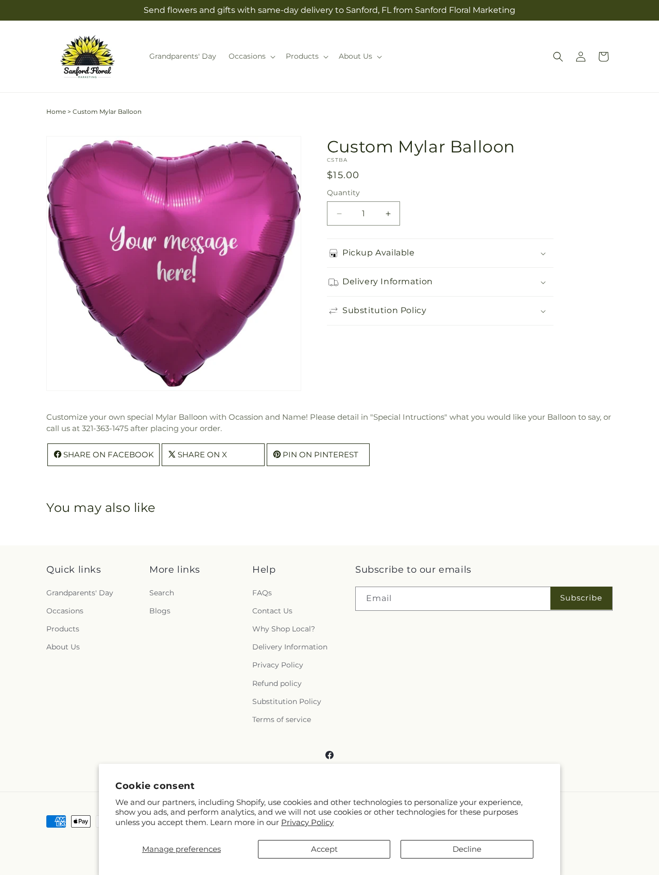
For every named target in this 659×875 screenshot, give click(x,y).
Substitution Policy (286, 701)
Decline (467, 849)
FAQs (262, 592)
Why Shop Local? (283, 628)
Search (161, 592)
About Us (63, 646)
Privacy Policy (307, 822)
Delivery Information (289, 646)
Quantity (343, 192)
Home (56, 111)
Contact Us (272, 610)
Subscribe (581, 598)
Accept (324, 849)
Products (62, 628)
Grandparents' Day (79, 592)
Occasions (64, 610)
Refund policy (277, 683)
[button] (251, 56)
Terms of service (281, 719)
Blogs (159, 610)
